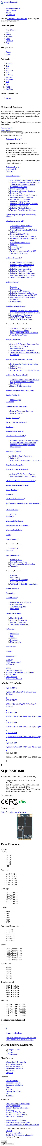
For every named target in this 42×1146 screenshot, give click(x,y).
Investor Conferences (18, 622)
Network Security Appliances (21, 315)
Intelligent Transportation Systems (22, 297)
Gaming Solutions (11, 490)
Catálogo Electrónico (13, 1091)
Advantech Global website (17, 19)
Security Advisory (12, 588)
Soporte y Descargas (12, 555)
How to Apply (15, 642)
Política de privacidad (13, 1133)
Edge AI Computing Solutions (21, 411)
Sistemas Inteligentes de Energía (22, 350)
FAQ (7, 1093)
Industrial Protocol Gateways (21, 271)
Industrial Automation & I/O (15, 221)
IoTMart (9, 660)
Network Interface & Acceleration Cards (25, 313)
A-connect (9, 1096)
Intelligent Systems (12, 282)
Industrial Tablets (16, 368)
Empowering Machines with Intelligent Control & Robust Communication (24, 441)
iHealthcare (9, 427)
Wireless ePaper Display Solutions (22, 210)
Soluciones (10, 402)
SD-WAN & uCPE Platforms (21, 317)
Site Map (9, 1131)
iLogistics (9, 494)
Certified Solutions (17, 228)
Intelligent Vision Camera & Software (24, 333)
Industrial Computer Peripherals (22, 293)
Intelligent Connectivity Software (22, 275)
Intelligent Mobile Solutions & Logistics (19, 359)
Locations (14, 640)
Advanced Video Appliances (20, 328)
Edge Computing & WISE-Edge (16, 406)
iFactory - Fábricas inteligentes (16, 422)
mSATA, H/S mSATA (14, 679)
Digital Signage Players (19, 189)
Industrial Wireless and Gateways (22, 273)
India (7, 68)
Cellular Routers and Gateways (21, 263)
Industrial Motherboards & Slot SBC (23, 295)
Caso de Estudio (12, 1081)
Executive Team (16, 604)
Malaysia (9, 77)
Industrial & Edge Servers (14, 431)
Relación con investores (13, 613)
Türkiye (8, 87)
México (8, 34)
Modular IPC (15, 299)
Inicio (8, 668)
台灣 (7, 82)
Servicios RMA (16, 560)
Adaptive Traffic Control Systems (22, 474)
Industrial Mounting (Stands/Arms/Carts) (19, 390)
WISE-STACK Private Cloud (21, 319)
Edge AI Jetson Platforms (19, 331)
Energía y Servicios (12, 418)
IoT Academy (15, 578)
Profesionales (10, 629)
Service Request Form (18, 562)
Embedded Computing (13, 176)
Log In (17, 8)
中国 (7, 66)
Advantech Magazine (18, 607)
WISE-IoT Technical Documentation (23, 584)
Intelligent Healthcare (13, 339)
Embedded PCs (16, 193)
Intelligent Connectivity (13, 258)
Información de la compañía (20, 602)
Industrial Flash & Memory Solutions (24, 204)
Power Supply (15, 400)
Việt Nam (9, 89)
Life (11, 636)
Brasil (8, 32)
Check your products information (22, 564)
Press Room (14, 609)
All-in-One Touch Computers (21, 456)
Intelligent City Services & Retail (16, 375)
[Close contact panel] (2, 1024)
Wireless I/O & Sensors (18, 253)
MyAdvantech (11, 10)
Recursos (13, 575)
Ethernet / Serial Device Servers (22, 265)
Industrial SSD (11, 675)
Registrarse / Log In (13, 139)
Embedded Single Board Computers (23, 195)
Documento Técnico (13, 1083)
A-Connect (10, 664)
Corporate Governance (18, 620)
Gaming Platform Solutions (20, 199)
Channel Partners (12, 539)
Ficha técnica (6, 812)
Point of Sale (15, 458)
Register (4, 128)
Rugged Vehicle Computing (14, 465)
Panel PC (13, 245)
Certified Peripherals (12, 395)
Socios (8, 535)
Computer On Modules (18, 187)
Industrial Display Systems (20, 202)
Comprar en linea (14, 1050)
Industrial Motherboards (19, 206)
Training (13, 638)
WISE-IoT (14, 548)
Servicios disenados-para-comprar (17, 525)
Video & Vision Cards (18, 335)
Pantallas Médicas (16, 348)
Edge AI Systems (16, 413)
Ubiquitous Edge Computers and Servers (25, 460)
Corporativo (10, 593)
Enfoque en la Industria (14, 1085)
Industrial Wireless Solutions (20, 208)
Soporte (8, 551)
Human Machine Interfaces (20, 243)
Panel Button (5, 130)
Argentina (9, 37)
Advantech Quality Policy (14, 530)
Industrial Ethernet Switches (20, 267)
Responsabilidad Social (14, 1068)
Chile (8, 39)
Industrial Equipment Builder (15, 436)
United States (10, 30)
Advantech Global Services (14, 521)
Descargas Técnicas (18, 812)
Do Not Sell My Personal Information (19, 1135)
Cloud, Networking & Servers (15, 306)
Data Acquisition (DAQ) (19, 234)
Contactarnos (10, 656)
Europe (8, 52)
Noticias (9, 1089)
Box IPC (13, 287)
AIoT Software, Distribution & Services (25, 180)
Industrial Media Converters (20, 269)
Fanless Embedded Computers (21, 197)
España (8, 54)
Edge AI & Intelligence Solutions (22, 191)
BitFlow (13, 514)
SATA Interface (11, 677)
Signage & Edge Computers (20, 386)
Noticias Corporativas (14, 1064)
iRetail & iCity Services (13, 451)
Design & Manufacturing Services (17, 485)
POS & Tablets (15, 384)
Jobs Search (10, 1071)
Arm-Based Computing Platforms (22, 185)
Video (8, 1087)
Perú (7, 43)
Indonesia (9, 70)
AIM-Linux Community (19, 580)
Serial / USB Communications (21, 277)
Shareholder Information (19, 624)
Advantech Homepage (9, 2)
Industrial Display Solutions (15, 499)
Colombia (11, 15)
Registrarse (10, 8)
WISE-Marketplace (13, 662)
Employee (9, 651)
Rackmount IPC (16, 301)
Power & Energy (16, 247)
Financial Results (16, 618)
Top (4, 1141)
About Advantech (11, 598)
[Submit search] (18, 135)
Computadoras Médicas (19, 346)
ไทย (7, 85)
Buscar (8, 13)
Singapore (9, 79)
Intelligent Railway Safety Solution (23, 476)
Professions (14, 634)
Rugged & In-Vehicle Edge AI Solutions (25, 370)
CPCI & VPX (15, 289)
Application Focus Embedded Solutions (25, 182)
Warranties (14, 566)
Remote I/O (14, 249)
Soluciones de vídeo (12, 510)
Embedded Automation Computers (23, 236)
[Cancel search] (21, 135)
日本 (7, 72)
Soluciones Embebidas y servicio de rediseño (20, 481)
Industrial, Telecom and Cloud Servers (24, 311)
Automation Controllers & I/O (21, 226)
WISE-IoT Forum (16, 582)
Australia (9, 64)
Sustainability (10, 647)
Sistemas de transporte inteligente (17, 469)
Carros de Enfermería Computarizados (24, 344)
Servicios (9, 516)
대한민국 (9, 75)
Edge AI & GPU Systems (19, 291)
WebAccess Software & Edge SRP (23, 251)
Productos (9, 171)
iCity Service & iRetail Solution (22, 382)
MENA (8, 98)
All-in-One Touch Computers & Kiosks (24, 380)
